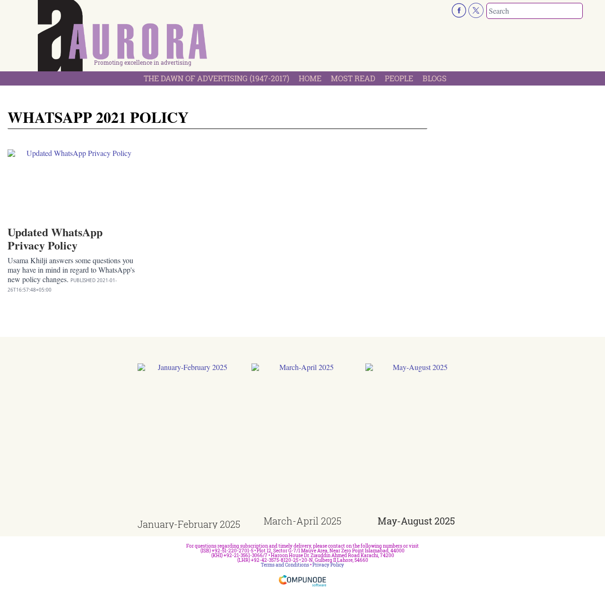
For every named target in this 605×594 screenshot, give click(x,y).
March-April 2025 (302, 521)
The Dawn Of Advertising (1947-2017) (216, 78)
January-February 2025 (189, 524)
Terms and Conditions (285, 565)
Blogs (435, 78)
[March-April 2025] (302, 439)
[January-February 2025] (189, 441)
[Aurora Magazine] (123, 38)
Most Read (353, 78)
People (399, 78)
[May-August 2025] (416, 439)
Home (310, 78)
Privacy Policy (328, 565)
